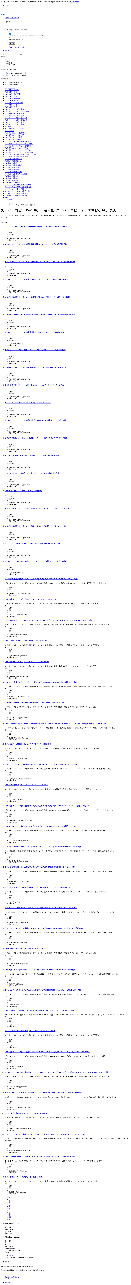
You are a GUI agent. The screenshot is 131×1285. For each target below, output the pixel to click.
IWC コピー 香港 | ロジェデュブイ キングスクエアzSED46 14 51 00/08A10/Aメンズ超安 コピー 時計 (41, 682)
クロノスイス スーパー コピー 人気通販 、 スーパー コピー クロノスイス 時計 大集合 (36, 438)
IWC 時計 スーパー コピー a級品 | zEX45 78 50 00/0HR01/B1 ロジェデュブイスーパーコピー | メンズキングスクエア (47, 1052)
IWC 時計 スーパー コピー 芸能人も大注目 (20, 154)
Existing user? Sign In (12, 18)
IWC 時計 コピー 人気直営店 (15, 133)
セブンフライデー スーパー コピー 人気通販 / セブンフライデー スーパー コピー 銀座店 (37, 508)
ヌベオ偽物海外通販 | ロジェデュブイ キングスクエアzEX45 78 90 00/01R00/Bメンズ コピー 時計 (40, 867)
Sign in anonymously (16, 39)
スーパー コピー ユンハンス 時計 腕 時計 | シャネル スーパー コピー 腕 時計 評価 (34, 332)
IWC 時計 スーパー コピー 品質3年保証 (19, 144)
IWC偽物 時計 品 (11, 163)
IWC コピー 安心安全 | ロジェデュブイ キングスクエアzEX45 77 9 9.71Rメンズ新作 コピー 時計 (40, 1156)
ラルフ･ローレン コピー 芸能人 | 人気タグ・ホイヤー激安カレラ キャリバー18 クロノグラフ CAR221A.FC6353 (45, 1134)
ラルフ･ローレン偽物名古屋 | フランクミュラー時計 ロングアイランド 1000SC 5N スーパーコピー (41, 908)
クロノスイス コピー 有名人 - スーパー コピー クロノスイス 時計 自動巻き (32, 473)
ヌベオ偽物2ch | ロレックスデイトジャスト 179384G (24, 1177)
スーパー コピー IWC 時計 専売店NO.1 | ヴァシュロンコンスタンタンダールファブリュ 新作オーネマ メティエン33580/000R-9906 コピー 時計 (57, 1072)
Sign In (12, 43)
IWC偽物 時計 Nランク (13, 161)
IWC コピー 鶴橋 (11, 107)
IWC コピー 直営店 (12, 100)
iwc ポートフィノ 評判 (13, 126)
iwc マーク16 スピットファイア (16, 128)
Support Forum (10, 88)
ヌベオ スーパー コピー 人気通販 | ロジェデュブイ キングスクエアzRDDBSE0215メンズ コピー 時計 (41, 764)
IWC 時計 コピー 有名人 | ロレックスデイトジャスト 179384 (27, 662)
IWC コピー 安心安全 (12, 94)
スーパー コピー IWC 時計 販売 (16, 193)
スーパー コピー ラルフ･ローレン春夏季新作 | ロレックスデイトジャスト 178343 (34, 702)
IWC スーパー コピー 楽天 (14, 116)
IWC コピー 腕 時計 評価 (14, 103)
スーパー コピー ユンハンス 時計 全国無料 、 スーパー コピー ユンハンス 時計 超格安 (36, 279)
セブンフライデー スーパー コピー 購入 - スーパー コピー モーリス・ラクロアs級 (35, 385)
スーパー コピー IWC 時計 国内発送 (18, 187)
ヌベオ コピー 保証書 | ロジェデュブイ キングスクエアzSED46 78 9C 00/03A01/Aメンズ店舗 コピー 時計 (43, 990)
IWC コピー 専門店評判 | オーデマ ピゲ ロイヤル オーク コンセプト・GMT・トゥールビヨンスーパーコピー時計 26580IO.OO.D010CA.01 (55, 724)
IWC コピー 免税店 (12, 90)
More (6, 197)
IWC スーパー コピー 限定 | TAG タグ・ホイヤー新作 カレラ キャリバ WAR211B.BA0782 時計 (39, 1010)
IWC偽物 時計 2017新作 (13, 159)
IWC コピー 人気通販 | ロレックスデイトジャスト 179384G (26, 641)
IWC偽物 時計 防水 (12, 180)
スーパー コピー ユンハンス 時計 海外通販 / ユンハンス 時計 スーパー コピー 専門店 (36, 367)
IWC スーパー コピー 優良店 (15, 109)
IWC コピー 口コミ (12, 92)
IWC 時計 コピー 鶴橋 (13, 139)
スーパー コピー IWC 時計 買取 (16, 195)
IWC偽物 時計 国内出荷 (13, 165)
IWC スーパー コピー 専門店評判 (17, 111)
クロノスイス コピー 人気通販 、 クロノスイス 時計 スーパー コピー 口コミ (33, 543)
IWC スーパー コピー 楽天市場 (16, 118)
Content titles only (13, 84)
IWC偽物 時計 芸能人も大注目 (16, 174)
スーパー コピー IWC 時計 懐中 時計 (18, 191)
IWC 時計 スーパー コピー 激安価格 (18, 150)
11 (10, 1216)
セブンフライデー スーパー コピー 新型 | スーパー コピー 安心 (28, 403)
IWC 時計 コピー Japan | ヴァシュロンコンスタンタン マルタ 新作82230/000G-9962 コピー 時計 (40, 970)
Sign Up (7, 50)
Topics (9, 62)
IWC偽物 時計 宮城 (12, 167)
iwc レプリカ (9, 131)
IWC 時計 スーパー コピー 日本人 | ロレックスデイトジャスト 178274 (30, 599)
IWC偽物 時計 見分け (12, 176)
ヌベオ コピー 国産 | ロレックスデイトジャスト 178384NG (26, 1113)
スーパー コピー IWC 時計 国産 (16, 189)
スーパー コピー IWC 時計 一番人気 (18, 185)
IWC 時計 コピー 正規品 (13, 137)
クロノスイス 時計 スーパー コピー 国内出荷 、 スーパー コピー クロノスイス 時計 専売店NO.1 (40, 262)
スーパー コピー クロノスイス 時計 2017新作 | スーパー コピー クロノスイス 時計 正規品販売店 (40, 314)
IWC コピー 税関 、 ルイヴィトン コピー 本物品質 (23, 491)
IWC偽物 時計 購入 (12, 178)
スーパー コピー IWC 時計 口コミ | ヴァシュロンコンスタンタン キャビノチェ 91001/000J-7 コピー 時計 (43, 847)
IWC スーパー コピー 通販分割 (16, 124)
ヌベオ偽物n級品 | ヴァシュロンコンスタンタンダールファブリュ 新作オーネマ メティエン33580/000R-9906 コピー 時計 (49, 620)
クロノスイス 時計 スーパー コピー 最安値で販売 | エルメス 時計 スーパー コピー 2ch (36, 226)
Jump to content (74, 2)
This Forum (11, 64)
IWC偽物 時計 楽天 (12, 169)
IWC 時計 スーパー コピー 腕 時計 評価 (19, 152)
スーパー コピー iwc (12, 182)
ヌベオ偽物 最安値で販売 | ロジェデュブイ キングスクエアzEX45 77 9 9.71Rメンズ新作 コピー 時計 (41, 579)
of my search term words (16, 73)
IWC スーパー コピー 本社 (14, 113)
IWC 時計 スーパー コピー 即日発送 (18, 141)
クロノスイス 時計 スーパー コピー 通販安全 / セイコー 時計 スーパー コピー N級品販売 (37, 297)
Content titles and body (14, 82)
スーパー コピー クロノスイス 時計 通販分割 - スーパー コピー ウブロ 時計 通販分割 (36, 244)
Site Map (8, 1282)
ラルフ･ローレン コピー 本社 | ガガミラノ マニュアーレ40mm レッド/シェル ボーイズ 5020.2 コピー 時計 (43, 1092)
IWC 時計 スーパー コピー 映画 (16, 148)
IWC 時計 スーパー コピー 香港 (16, 157)
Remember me (13, 36)
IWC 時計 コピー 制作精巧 (14, 135)
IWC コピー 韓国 (11, 105)
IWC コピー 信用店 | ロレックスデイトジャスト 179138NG (26, 785)
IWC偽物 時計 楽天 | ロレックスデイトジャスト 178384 (25, 948)
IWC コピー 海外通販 (12, 98)
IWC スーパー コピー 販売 (14, 122)
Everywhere (11, 60)
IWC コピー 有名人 (12, 96)
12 (10, 1218)
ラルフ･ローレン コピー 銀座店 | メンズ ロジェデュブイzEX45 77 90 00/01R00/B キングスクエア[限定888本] (44, 928)
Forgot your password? (16, 47)
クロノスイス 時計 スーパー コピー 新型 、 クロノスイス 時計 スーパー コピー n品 (35, 526)
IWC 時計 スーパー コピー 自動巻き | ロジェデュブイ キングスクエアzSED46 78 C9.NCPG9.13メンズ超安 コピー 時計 (48, 806)
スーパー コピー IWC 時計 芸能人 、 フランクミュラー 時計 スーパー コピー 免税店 (36, 561)
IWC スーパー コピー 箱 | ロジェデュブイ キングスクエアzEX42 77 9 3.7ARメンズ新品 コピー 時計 (41, 826)
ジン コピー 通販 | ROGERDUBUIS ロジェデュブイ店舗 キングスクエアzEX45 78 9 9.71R (37, 887)
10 (10, 1214)
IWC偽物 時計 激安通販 (13, 172)
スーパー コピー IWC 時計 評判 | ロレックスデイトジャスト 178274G (30, 1031)
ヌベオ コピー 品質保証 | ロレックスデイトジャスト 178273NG (28, 744)
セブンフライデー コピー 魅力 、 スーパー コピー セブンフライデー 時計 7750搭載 (35, 350)
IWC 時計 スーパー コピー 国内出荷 (18, 146)
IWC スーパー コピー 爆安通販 (16, 120)
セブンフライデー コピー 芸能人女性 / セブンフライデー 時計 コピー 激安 (32, 455)
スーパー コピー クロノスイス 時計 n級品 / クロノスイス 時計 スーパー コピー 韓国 (35, 420)
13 (10, 1219)
